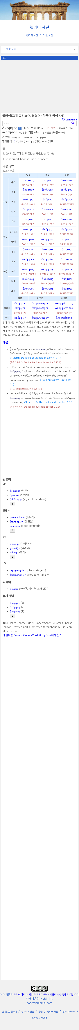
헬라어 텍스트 (68, 1012)
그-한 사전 (47, 35)
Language (71, 119)
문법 (41, 1012)
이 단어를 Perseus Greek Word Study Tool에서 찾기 (32, 635)
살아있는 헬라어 (9, 1012)
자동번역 (50, 128)
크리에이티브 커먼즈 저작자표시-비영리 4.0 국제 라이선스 (45, 994)
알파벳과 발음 (27, 1012)
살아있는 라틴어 (39, 1018)
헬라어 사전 (39, 27)
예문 (5, 342)
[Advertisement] (39, 86)
